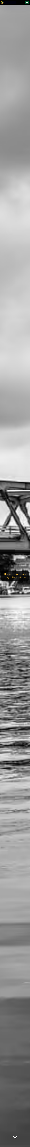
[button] (27, 2)
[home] (8, 2)
